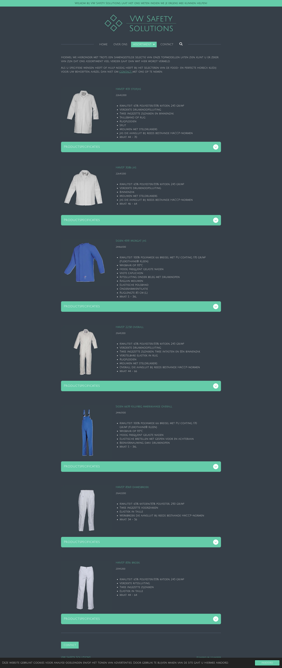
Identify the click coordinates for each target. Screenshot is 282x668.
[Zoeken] (181, 44)
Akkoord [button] (267, 663)
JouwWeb (215, 657)
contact (126, 71)
